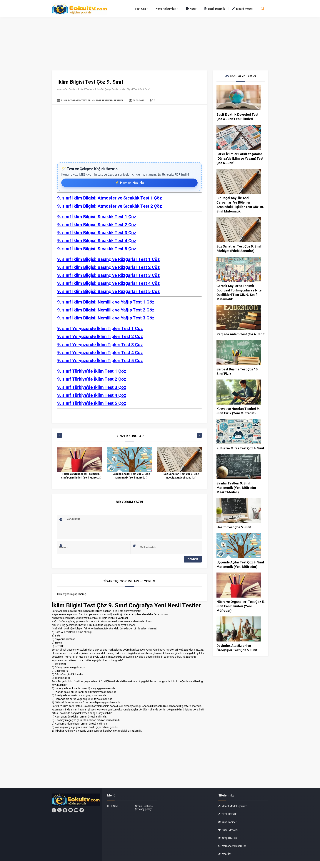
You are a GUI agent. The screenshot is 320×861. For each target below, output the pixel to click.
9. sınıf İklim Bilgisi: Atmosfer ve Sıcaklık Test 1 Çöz (109, 198)
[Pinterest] (81, 810)
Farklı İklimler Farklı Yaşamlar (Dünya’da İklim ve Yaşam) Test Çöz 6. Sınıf (239, 158)
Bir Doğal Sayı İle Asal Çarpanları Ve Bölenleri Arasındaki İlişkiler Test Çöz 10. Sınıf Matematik (240, 204)
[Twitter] (59, 810)
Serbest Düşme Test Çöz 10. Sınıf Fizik (237, 371)
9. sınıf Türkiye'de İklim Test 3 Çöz (91, 387)
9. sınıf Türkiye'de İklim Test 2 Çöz (91, 379)
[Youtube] (76, 810)
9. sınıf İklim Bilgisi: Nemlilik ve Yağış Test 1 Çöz (105, 302)
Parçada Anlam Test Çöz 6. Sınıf (240, 334)
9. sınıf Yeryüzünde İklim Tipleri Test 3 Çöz (100, 344)
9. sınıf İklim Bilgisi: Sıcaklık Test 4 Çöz (96, 240)
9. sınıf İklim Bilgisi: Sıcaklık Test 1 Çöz (96, 217)
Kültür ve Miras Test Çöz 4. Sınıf (240, 448)
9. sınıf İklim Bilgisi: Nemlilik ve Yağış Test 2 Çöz (105, 310)
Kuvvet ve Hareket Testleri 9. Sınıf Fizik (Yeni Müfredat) (238, 410)
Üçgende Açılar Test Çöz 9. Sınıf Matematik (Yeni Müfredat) (131, 475)
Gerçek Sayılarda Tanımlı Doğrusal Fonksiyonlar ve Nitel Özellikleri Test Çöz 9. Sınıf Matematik (239, 292)
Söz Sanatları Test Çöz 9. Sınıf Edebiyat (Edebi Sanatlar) (181, 475)
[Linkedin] (70, 810)
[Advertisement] (129, 134)
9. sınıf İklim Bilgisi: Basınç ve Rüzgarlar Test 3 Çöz (108, 275)
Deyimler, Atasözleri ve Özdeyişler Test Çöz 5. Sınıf (236, 647)
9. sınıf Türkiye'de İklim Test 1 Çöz (91, 371)
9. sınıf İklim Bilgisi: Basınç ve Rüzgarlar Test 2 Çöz (108, 267)
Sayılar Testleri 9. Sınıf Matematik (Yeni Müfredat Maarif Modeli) (236, 487)
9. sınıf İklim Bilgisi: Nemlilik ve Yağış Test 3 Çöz (105, 318)
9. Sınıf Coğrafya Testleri (107, 89)
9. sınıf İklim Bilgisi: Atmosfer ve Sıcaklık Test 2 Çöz (109, 206)
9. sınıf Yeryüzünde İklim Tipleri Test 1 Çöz (100, 328)
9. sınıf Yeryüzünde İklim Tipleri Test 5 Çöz (100, 360)
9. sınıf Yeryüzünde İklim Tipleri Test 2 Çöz (100, 336)
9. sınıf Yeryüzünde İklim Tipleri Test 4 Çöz (100, 352)
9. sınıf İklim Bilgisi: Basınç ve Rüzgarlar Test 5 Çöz (108, 291)
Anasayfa (62, 89)
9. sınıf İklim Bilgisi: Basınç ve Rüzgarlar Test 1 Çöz (108, 259)
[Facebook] (54, 810)
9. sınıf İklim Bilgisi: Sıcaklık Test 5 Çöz (96, 249)
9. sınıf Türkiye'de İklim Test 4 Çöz (91, 395)
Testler (72, 89)
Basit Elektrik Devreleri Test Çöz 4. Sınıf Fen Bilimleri (237, 116)
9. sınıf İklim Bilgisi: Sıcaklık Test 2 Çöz (96, 224)
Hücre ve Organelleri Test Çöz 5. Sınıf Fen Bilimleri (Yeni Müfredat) (81, 475)
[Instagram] (65, 810)
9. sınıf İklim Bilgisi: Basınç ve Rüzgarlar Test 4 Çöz (108, 283)
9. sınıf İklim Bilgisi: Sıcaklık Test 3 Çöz (96, 232)
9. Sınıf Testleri (85, 89)
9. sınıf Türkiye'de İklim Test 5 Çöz (91, 403)
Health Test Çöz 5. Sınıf (233, 527)
